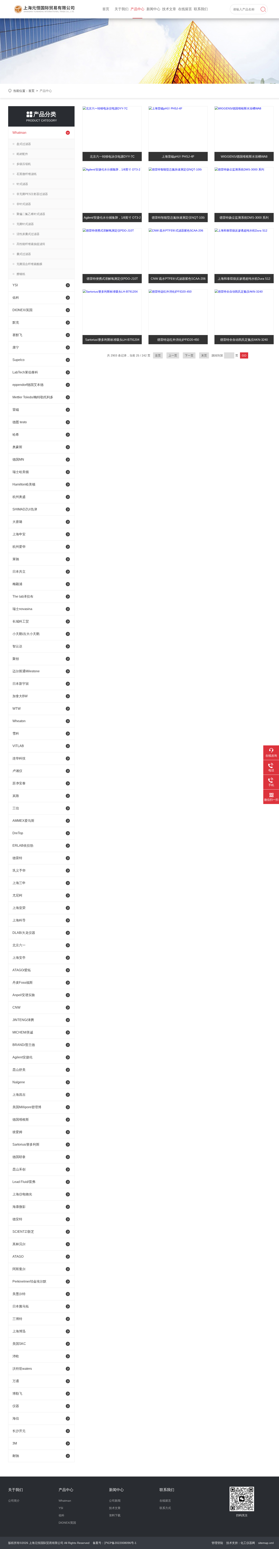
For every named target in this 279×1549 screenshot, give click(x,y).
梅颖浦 (17, 584)
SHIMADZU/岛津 (24, 509)
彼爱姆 (17, 1132)
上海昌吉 (19, 1094)
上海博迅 (19, 1331)
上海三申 (19, 883)
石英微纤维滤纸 (27, 174)
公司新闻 (115, 1500)
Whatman (19, 132)
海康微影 (19, 1206)
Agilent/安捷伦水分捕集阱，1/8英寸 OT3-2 (112, 217)
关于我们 (121, 9)
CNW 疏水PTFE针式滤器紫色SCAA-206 (178, 278)
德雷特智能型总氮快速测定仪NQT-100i (178, 217)
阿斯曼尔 (19, 1269)
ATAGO (17, 1256)
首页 (105, 9)
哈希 (15, 434)
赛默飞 (17, 335)
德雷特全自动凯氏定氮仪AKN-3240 (244, 339)
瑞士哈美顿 (20, 472)
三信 (15, 808)
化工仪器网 (248, 1543)
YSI (15, 285)
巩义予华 (19, 870)
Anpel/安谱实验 (23, 995)
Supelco (18, 360)
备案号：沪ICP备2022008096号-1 (114, 1543)
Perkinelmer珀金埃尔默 (29, 1281)
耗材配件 (22, 154)
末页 (204, 355)
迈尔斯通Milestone (26, 671)
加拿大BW (20, 696)
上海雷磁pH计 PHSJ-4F (178, 156)
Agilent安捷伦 (22, 1057)
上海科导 (19, 920)
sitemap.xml (266, 1543)
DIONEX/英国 (22, 310)
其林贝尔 (19, 1244)
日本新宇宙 (20, 683)
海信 (15, 1418)
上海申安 (19, 534)
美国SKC (19, 1343)
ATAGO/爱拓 (21, 970)
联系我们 (201, 9)
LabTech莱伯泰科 (25, 372)
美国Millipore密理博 (26, 1107)
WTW (16, 708)
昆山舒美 (19, 1069)
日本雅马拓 (20, 1306)
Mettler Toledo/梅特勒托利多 (32, 397)
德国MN (18, 459)
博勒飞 (17, 1393)
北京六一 (19, 945)
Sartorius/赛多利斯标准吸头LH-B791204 (112, 339)
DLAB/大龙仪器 (23, 932)
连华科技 (19, 758)
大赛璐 (17, 521)
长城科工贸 (20, 621)
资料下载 (115, 1515)
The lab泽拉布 (22, 596)
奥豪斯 (17, 447)
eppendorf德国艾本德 (28, 384)
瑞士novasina (22, 609)
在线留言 (185, 9)
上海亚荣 (19, 908)
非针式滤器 (24, 204)
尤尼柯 (17, 895)
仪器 (15, 1406)
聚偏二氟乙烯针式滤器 (31, 214)
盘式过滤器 (24, 144)
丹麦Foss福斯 (22, 982)
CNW (16, 1007)
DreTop (17, 833)
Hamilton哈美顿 (23, 484)
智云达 (17, 646)
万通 (15, 1381)
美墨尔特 (19, 1294)
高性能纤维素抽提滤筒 (31, 244)
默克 (15, 322)
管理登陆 (217, 1543)
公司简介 (14, 1500)
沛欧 (15, 1356)
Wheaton (19, 721)
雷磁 (15, 409)
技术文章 (169, 9)
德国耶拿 (19, 1157)
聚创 (15, 658)
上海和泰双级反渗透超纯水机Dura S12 (244, 278)
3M (14, 1443)
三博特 (17, 1319)
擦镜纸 (21, 274)
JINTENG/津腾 (23, 1020)
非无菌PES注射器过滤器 (32, 194)
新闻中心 (153, 9)
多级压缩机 (24, 164)
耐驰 (15, 1456)
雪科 (15, 733)
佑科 (15, 297)
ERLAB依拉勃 (22, 845)
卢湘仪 (17, 771)
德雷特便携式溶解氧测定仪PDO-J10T (112, 278)
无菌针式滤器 (25, 224)
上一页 (173, 355)
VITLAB (18, 746)
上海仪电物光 (22, 1194)
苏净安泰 (19, 783)
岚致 (15, 795)
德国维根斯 (20, 1119)
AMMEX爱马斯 (23, 820)
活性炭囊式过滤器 (28, 234)
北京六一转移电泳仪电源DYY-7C (112, 156)
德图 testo (19, 422)
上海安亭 (19, 957)
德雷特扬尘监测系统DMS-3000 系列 (244, 217)
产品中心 (137, 9)
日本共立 (19, 571)
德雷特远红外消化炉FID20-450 (178, 339)
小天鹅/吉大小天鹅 (25, 634)
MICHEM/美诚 (22, 1032)
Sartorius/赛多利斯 (25, 1144)
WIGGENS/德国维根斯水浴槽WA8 (244, 156)
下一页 (189, 355)
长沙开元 (19, 1431)
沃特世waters (22, 1368)
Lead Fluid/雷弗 (23, 1182)
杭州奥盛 (19, 497)
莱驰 (15, 559)
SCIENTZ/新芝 (23, 1231)
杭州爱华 (19, 546)
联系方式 (165, 1508)
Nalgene (18, 1082)
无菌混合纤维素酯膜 (29, 264)
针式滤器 (22, 184)
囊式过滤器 (24, 254)
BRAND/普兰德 (23, 1045)
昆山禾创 (19, 1169)
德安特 (17, 1219)
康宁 (15, 347)
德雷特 (17, 858)
